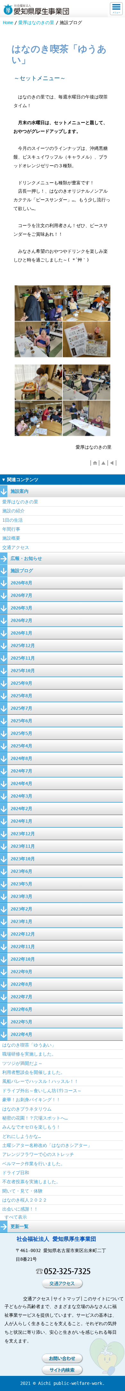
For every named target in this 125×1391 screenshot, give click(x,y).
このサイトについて (103, 1298)
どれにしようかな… (21, 1136)
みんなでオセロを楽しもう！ (31, 1127)
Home (8, 22)
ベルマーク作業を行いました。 (33, 1163)
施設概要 (11, 538)
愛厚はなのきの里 (36, 22)
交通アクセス (15, 547)
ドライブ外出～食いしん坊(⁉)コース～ (42, 1090)
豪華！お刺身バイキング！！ (31, 1099)
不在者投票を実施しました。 (31, 1181)
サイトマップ (66, 1298)
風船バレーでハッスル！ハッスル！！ (40, 1081)
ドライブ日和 (15, 1172)
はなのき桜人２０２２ (24, 1200)
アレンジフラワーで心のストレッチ (38, 1154)
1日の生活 (12, 520)
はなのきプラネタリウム (27, 1109)
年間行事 (11, 529)
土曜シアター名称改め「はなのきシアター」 (47, 1145)
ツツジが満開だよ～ (22, 1063)
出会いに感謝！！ (20, 1209)
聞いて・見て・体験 (22, 1191)
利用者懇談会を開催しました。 (33, 1072)
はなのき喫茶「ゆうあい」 (29, 1045)
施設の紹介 (13, 510)
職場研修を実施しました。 (29, 1054)
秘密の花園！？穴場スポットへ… (35, 1118)
